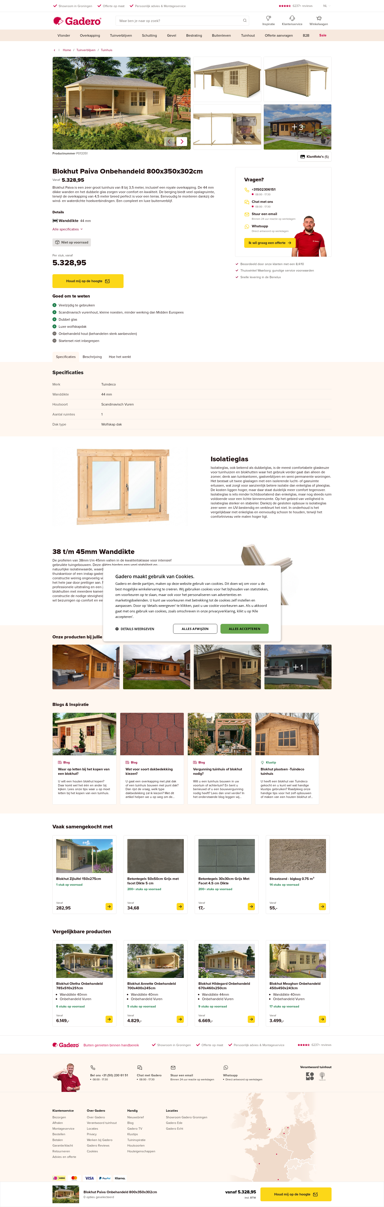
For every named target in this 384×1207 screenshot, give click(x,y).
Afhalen (57, 1123)
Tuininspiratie (136, 1140)
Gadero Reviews (98, 1146)
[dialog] (192, 603)
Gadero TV (134, 1129)
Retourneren (61, 1151)
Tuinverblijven (86, 50)
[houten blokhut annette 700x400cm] (180, 1019)
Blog (130, 1123)
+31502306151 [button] (264, 189)
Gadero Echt (174, 1129)
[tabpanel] (192, 399)
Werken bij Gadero (99, 1140)
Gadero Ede (174, 1123)
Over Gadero (96, 1111)
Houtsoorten (136, 1146)
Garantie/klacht (62, 1146)
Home (67, 50)
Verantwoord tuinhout (102, 1123)
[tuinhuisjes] (54, 50)
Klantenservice (63, 1111)
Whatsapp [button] (260, 226)
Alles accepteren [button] (244, 628)
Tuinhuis (106, 50)
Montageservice (63, 1129)
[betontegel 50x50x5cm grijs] (180, 906)
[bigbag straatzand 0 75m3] (322, 906)
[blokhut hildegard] (251, 1019)
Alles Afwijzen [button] (195, 628)
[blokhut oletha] (109, 1019)
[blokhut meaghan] (322, 1019)
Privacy (92, 1134)
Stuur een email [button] (264, 214)
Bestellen (58, 1134)
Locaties (92, 1129)
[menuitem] (63, 35)
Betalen (57, 1140)
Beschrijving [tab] (92, 356)
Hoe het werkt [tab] (120, 356)
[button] (238, 20)
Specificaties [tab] (66, 356)
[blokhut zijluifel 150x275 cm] (109, 906)
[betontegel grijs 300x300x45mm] (251, 906)
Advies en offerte (64, 1157)
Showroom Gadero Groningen (186, 1117)
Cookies (92, 1151)
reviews (303, 6)
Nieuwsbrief (135, 1117)
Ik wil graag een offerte (267, 242)
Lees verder (143, 616)
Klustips (132, 1134)
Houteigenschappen (141, 1151)
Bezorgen (59, 1117)
